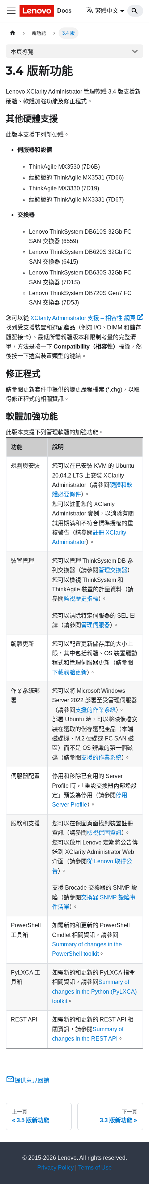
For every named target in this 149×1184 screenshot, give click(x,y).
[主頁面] (13, 33)
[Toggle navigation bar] (11, 10)
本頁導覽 (22, 52)
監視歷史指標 (81, 599)
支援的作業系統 (95, 710)
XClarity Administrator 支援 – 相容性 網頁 (83, 318)
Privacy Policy (55, 1167)
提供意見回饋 (31, 1080)
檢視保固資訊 (104, 833)
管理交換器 (112, 570)
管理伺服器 (95, 625)
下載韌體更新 (69, 672)
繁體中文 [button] (106, 11)
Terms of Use (95, 1167)
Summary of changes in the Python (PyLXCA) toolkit (94, 991)
